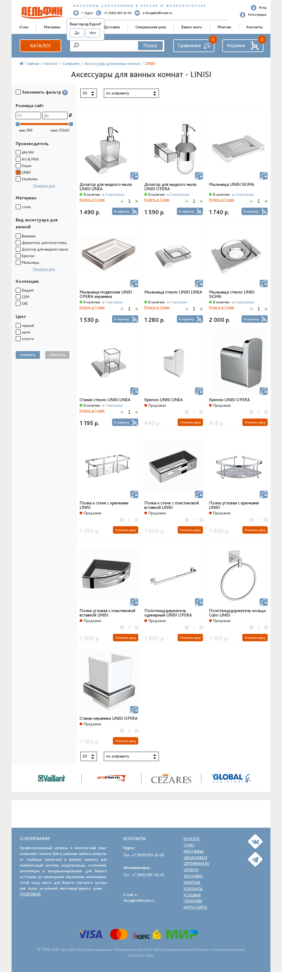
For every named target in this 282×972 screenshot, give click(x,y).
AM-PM (28, 152)
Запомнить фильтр (41, 92)
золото (28, 339)
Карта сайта (195, 907)
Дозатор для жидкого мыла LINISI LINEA (106, 186)
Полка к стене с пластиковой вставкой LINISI (171, 505)
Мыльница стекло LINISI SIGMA (231, 294)
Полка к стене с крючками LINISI (104, 505)
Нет (93, 33)
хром (26, 332)
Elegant (28, 290)
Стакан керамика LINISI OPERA (109, 718)
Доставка (112, 27)
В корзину (121, 211)
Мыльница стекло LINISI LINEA (173, 292)
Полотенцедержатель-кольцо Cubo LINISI (237, 613)
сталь (26, 207)
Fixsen (26, 166)
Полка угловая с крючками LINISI (234, 505)
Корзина (236, 45)
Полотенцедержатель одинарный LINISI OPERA (168, 613)
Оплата (191, 870)
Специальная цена (150, 27)
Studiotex (29, 179)
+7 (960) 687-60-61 (148, 875)
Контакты (254, 27)
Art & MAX (30, 159)
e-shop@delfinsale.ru (157, 13)
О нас (189, 845)
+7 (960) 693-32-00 (118, 13)
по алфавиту (117, 93)
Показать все (44, 185)
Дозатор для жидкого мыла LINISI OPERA (170, 186)
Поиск (150, 45)
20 (85, 93)
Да (77, 33)
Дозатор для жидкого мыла (45, 249)
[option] (171, 778)
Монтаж (224, 27)
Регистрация (257, 15)
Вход (262, 7)
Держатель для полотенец (44, 243)
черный (28, 325)
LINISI (26, 172)
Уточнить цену (190, 422)
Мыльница (30, 262)
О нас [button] (24, 27)
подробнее (30, 894)
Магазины (52, 27)
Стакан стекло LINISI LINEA (105, 400)
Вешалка (29, 236)
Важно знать (191, 27)
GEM (25, 297)
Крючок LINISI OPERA (229, 400)
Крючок (28, 256)
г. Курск (87, 13)
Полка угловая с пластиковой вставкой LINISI (107, 613)
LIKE (25, 303)
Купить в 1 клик (92, 200)
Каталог (40, 45)
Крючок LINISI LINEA (163, 400)
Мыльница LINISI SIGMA (231, 184)
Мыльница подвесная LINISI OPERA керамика (106, 294)
